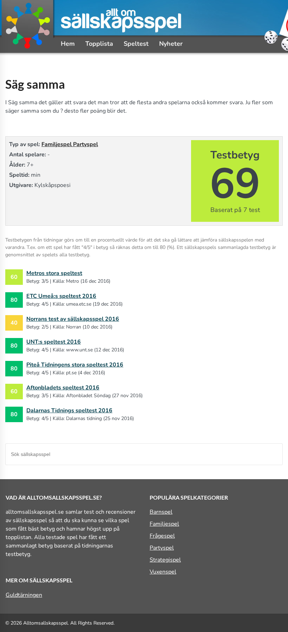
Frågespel (162, 536)
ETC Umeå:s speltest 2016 (61, 296)
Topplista (99, 43)
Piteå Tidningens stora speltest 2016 (74, 365)
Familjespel (57, 144)
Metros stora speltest (54, 273)
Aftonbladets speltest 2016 (62, 388)
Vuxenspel (163, 572)
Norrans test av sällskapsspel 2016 (72, 319)
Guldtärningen (24, 595)
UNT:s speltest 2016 (53, 342)
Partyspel (85, 144)
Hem (68, 43)
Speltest (136, 43)
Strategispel (165, 560)
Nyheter (171, 43)
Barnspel (161, 512)
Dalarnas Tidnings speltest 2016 (69, 410)
